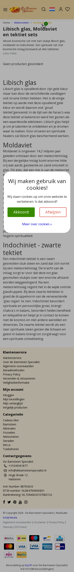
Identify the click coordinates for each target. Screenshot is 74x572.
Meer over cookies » (37, 224)
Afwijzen (53, 212)
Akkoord (21, 212)
